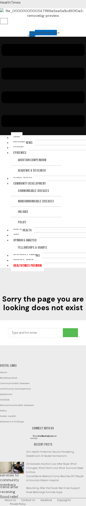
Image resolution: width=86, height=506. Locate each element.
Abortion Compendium (32, 160)
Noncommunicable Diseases (36, 201)
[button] (43, 86)
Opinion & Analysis (25, 240)
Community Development (29, 183)
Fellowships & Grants (32, 247)
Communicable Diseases (33, 191)
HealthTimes (10, 2)
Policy (22, 222)
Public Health (22, 230)
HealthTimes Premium (27, 265)
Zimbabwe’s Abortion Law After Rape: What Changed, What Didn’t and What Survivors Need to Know (54, 468)
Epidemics (19, 153)
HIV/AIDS (23, 212)
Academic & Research (32, 170)
